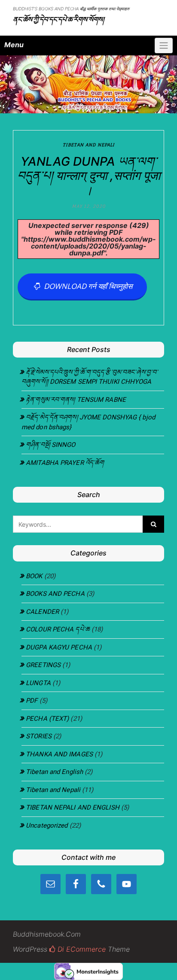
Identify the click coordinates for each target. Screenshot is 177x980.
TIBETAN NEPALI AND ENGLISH (72, 807)
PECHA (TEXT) (47, 718)
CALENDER (42, 612)
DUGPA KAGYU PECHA (59, 647)
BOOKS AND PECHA (55, 594)
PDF (31, 700)
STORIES (39, 736)
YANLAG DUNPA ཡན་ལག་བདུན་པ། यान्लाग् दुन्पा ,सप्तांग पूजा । (88, 175)
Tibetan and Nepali (89, 144)
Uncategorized (46, 825)
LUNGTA (38, 683)
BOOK (34, 576)
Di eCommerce (80, 949)
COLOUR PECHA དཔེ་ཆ (58, 629)
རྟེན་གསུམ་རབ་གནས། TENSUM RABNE (76, 400)
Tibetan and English (54, 772)
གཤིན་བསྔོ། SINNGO (50, 445)
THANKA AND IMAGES (59, 754)
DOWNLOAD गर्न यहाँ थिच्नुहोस (86, 286)
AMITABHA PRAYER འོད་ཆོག (65, 463)
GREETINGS (43, 665)
